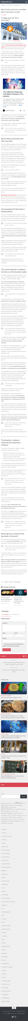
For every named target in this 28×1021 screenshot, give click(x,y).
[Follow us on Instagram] (26, 656)
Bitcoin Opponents (19, 805)
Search (2, 793)
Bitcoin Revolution (6, 809)
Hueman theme (21, 1013)
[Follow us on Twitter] (24, 656)
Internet (4, 932)
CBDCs (6, 734)
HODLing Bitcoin (6, 929)
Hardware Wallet (6, 925)
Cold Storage (5, 894)
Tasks (24, 821)
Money (10, 817)
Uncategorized (5, 998)
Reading (22, 819)
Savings (4, 974)
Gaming (12, 815)
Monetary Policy (6, 946)
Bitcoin (8, 5)
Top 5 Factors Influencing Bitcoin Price (11, 697)
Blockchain (15, 809)
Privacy (4, 960)
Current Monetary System (8, 901)
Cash (11, 811)
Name (4, 633)
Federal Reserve (4, 815)
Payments (15, 817)
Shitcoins (20, 821)
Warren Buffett (10, 823)
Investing (18, 815)
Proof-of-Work (10, 819)
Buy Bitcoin (6, 811)
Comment (5, 623)
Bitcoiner (7, 714)
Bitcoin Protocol (12, 807)
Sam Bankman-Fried (5, 821)
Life (25, 815)
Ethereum (4, 905)
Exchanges (15, 813)
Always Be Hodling (5, 774)
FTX (9, 815)
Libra (23, 815)
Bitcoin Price (8, 695)
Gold (15, 815)
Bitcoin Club (5, 846)
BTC (2, 811)
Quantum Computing (17, 819)
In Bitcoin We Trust (6, 2)
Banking (3, 5)
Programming (4, 819)
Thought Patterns (6, 991)
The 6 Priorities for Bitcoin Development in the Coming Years (6, 599)
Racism (4, 970)
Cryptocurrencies (6, 813)
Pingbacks (16, 614)
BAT (14, 803)
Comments (6, 614)
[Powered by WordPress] (9, 1013)
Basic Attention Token (9, 803)
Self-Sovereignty (15, 5)
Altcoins (4, 833)
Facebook (18, 813)
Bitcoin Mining (11, 805)
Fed (22, 813)
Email (16, 633)
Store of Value (5, 984)
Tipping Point (5, 994)
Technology (3, 823)
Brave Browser (23, 809)
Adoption (4, 829)
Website (4, 638)
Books (19, 809)
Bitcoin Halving (6, 850)
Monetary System (4, 817)
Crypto (17, 811)
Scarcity (4, 977)
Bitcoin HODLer (4, 805)
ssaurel (5, 15)
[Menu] (26, 2)
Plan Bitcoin (20, 817)
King (21, 815)
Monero (4, 943)
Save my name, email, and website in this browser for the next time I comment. (13, 645)
